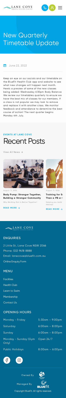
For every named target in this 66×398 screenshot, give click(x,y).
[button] (59, 8)
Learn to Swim (11, 291)
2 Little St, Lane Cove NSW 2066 (24, 246)
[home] (17, 7)
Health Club (10, 285)
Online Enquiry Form (14, 261)
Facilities (8, 279)
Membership (10, 297)
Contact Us (10, 302)
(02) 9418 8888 (22, 251)
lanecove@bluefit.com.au (29, 256)
